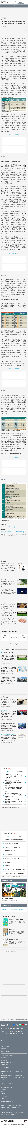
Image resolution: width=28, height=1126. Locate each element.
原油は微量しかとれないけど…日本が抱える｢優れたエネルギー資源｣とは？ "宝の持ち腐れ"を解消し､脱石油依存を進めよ (8, 583)
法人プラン (3, 1093)
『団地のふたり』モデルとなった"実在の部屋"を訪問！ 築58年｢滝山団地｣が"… (13, 776)
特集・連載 (13, 6)
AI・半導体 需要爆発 (7, 898)
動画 (23, 6)
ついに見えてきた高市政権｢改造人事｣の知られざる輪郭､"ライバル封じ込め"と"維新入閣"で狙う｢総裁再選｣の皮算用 (8, 606)
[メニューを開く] (26, 2)
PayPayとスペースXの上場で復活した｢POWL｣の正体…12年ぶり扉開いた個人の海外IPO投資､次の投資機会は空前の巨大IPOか (8, 714)
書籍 (19, 1031)
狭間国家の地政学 (13, 939)
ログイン (21, 2)
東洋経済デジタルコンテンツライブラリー (10, 1062)
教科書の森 (3, 1080)
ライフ (2, 1036)
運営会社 (3, 1105)
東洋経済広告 (4, 1077)
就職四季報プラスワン (10, 850)
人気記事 (5, 768)
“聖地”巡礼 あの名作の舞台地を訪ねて (14, 839)
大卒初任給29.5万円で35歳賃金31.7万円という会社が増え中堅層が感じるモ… (13, 789)
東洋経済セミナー (18, 1075)
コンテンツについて (5, 1089)
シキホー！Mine (4, 1064)
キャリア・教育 (19, 1034)
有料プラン (3, 1091)
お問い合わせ (14, 1114)
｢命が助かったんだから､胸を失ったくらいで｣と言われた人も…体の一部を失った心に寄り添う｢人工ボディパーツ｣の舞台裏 (8, 621)
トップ (2, 6)
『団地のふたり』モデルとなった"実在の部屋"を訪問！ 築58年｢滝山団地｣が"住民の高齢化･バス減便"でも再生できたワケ (8, 613)
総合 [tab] (8, 771)
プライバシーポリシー (6, 1109)
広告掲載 (3, 1107)
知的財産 (15, 1109)
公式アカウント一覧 (16, 1105)
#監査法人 (9, 531)
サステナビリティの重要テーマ (12, 847)
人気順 (19, 6)
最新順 (7, 6)
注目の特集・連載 (7, 880)
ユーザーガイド (4, 1096)
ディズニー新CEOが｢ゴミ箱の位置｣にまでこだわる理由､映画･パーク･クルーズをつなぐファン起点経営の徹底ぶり (8, 726)
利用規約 (3, 1098)
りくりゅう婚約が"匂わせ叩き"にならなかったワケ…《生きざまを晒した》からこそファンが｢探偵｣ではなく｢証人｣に (8, 568)
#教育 (2, 526)
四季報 (14, 1031)
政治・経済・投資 (10, 1034)
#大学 (2, 531)
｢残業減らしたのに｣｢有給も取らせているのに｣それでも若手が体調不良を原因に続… (13, 782)
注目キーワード (6, 905)
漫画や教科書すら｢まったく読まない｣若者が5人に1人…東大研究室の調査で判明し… (13, 801)
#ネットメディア (6, 909)
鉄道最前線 (3, 1048)
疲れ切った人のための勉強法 (16, 919)
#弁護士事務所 (19, 531)
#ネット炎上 (14, 909)
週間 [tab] (20, 836)
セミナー (7, 1031)
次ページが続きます (14, 134)
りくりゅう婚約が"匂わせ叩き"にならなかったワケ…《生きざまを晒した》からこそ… (13, 795)
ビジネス (4, 18)
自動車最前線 (8, 865)
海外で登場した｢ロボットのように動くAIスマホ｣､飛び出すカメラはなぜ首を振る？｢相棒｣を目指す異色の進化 (8, 702)
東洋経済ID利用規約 (19, 1112)
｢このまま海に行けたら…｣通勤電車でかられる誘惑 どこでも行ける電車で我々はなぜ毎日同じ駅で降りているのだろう (8, 738)
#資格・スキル (10, 526)
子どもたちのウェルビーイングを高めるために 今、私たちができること (15, 873)
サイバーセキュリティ (6, 1046)
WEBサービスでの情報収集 (13, 1107)
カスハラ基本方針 (5, 1114)
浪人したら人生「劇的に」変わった (13, 858)
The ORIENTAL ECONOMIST (7, 1055)
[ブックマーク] (25, 29)
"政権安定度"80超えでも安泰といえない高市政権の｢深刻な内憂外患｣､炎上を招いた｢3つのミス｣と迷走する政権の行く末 (8, 591)
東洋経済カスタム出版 (19, 1077)
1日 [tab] (8, 836)
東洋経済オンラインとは (6, 1087)
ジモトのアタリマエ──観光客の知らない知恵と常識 (15, 869)
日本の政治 (8, 862)
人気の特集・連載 (7, 833)
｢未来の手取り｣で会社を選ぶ (12, 843)
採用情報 (9, 1105)
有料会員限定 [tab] (20, 771)
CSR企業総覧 (8, 854)
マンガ (2, 1031)
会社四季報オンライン (6, 1057)
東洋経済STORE (4, 1060)
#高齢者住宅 (21, 909)
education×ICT (4, 1044)
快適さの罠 (12, 929)
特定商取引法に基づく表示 (7, 1112)
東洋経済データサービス (6, 1075)
